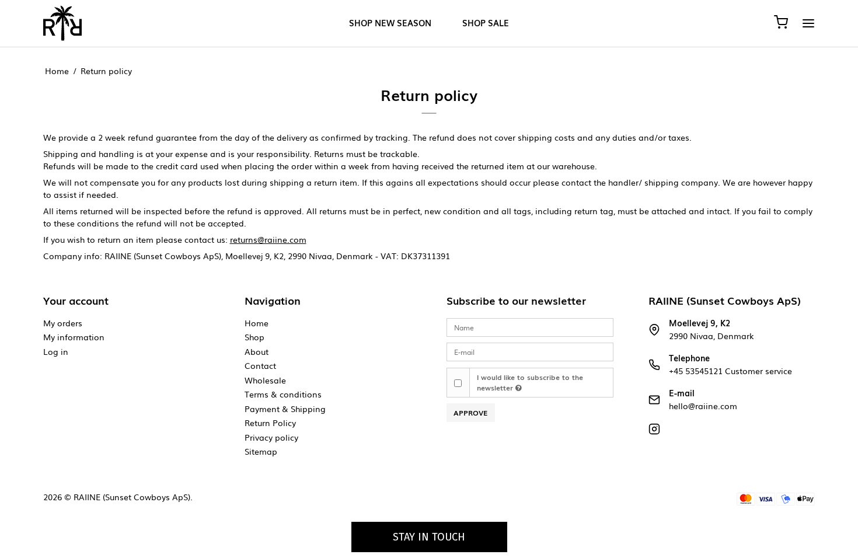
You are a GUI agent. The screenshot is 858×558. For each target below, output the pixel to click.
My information (73, 337)
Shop (254, 337)
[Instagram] (654, 431)
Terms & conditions (283, 394)
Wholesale (265, 380)
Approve (470, 412)
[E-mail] (530, 351)
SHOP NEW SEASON (390, 23)
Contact (260, 365)
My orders (62, 323)
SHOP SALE (485, 23)
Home (256, 323)
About (256, 351)
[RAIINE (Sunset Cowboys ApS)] (62, 23)
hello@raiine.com (703, 405)
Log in (55, 351)
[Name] (530, 326)
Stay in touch (429, 537)
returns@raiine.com (268, 239)
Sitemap (261, 451)
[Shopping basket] (781, 23)
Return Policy (270, 422)
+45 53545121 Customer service (730, 370)
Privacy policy (271, 437)
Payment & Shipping (285, 408)
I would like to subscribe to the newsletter (530, 382)
